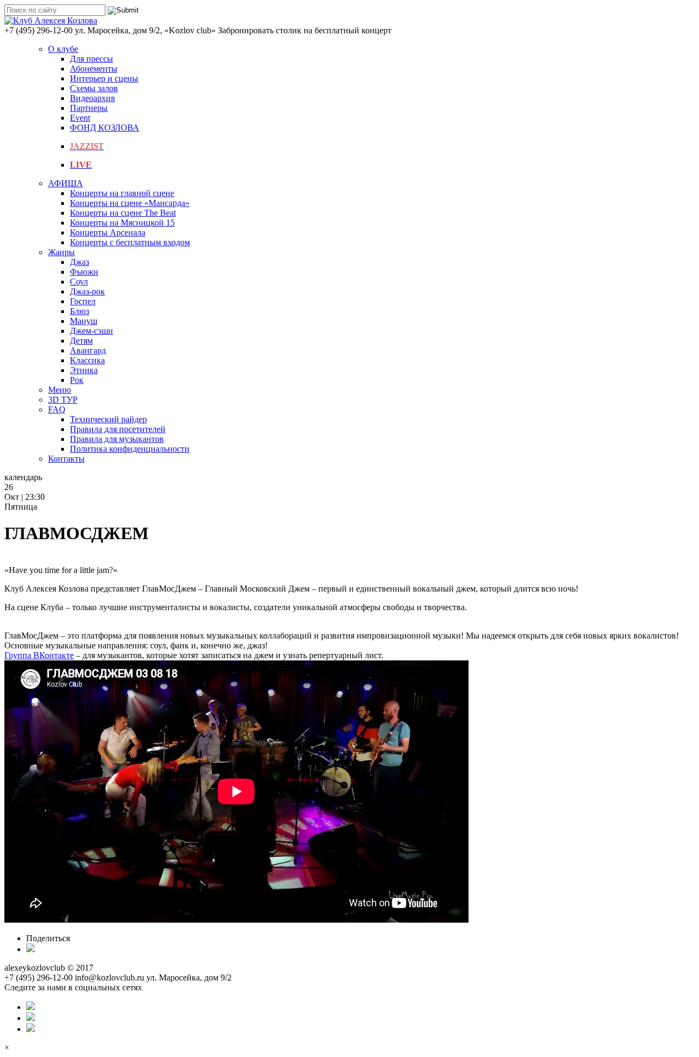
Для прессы (91, 58)
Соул (79, 281)
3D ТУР (63, 399)
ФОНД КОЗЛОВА (104, 127)
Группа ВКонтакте (39, 655)
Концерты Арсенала (107, 232)
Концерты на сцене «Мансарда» (129, 203)
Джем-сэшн (91, 330)
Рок (77, 380)
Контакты (66, 458)
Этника (84, 370)
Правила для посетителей (117, 429)
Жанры (61, 252)
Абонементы (93, 68)
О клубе (63, 49)
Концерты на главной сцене (122, 193)
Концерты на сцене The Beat (123, 212)
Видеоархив (92, 98)
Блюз (79, 311)
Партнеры (89, 108)
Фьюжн (84, 271)
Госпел (83, 301)
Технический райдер (108, 419)
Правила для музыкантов (117, 439)
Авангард (88, 350)
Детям (81, 340)
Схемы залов (94, 88)
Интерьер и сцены (104, 78)
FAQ (57, 409)
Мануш (83, 321)
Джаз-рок (87, 291)
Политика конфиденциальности (129, 448)
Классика (87, 360)
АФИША (65, 183)
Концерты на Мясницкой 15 (122, 222)
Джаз (79, 262)
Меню (59, 389)
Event (80, 117)
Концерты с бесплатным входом (130, 242)
